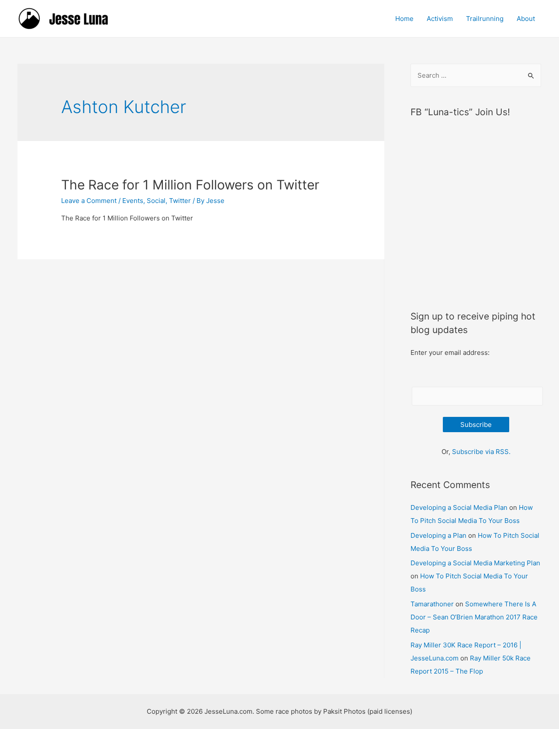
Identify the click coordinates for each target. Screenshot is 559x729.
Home (404, 18)
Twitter (180, 200)
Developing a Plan (438, 535)
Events (132, 200)
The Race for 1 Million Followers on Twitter (190, 185)
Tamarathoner (432, 604)
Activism (440, 18)
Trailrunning (485, 18)
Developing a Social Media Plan (459, 507)
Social (156, 200)
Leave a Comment (89, 200)
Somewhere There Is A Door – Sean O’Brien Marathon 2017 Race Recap (474, 617)
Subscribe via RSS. (481, 451)
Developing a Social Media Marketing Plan (475, 563)
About (526, 18)
